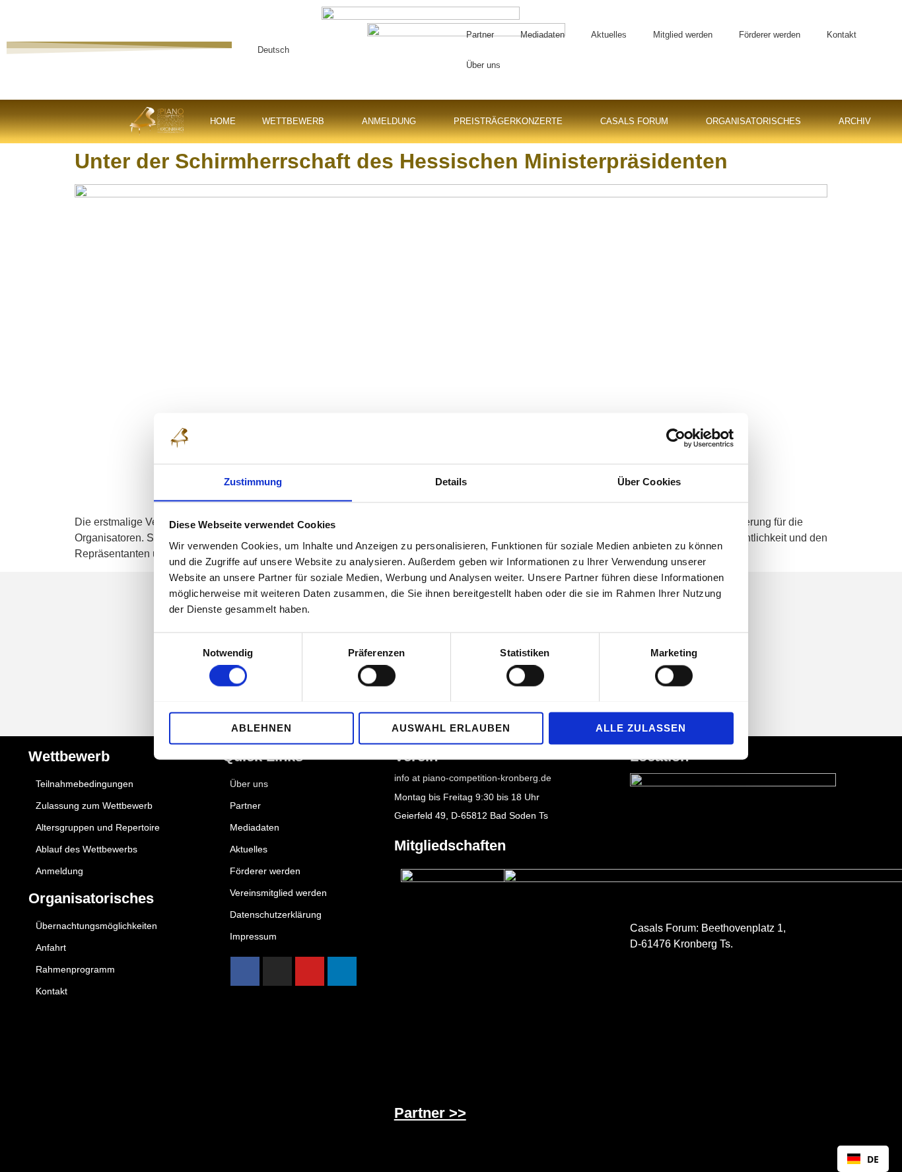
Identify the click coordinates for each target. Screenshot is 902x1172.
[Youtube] (309, 971)
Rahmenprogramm (75, 969)
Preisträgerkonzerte (508, 121)
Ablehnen (261, 728)
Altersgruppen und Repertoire (98, 827)
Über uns (483, 65)
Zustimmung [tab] (253, 481)
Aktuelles (609, 35)
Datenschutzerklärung (276, 914)
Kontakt (841, 35)
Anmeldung (389, 121)
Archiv (855, 121)
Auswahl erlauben (451, 728)
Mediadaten (542, 35)
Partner (480, 35)
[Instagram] (277, 971)
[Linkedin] (342, 971)
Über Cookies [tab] (649, 481)
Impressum (253, 936)
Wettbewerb (293, 121)
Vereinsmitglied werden (278, 892)
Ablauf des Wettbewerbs (86, 849)
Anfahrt (51, 947)
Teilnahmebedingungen (84, 783)
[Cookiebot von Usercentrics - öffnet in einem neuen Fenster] (676, 438)
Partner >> (430, 1113)
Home (223, 121)
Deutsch (273, 50)
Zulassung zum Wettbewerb (94, 805)
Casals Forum (634, 121)
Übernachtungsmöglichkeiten (96, 925)
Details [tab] (451, 481)
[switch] (377, 675)
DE (873, 1159)
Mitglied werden (682, 35)
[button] (431, 50)
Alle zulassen (641, 728)
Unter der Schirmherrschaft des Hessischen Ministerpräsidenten (401, 161)
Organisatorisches (753, 121)
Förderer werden (769, 35)
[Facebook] (245, 971)
